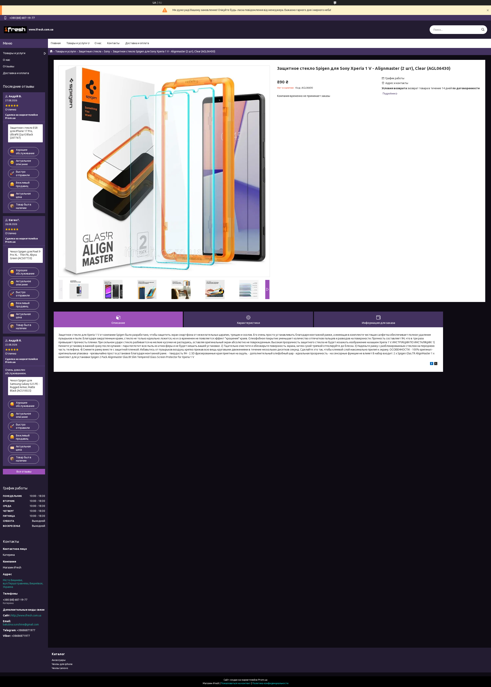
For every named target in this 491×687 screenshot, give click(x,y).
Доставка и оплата (137, 43)
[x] (435, 364)
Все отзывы (23, 471)
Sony (107, 51)
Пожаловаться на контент (236, 683)
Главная (56, 43)
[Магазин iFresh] (15, 29)
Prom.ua (262, 680)
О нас (98, 43)
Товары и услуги (76, 43)
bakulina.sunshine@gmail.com (21, 624)
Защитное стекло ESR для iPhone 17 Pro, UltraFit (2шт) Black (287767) (24, 132)
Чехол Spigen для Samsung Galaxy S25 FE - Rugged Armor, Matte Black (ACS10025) (25, 385)
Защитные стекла (90, 51)
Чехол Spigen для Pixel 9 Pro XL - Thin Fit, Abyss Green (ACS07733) (25, 255)
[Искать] (483, 29)
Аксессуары (59, 660)
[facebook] (431, 364)
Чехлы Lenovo (60, 668)
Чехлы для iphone (62, 664)
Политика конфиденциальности (270, 683)
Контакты (113, 43)
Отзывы (8, 66)
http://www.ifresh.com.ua (26, 615)
